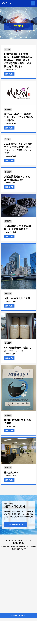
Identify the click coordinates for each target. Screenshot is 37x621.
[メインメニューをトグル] (33, 3)
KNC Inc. (7, 3)
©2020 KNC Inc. (18, 615)
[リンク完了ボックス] (18, 61)
